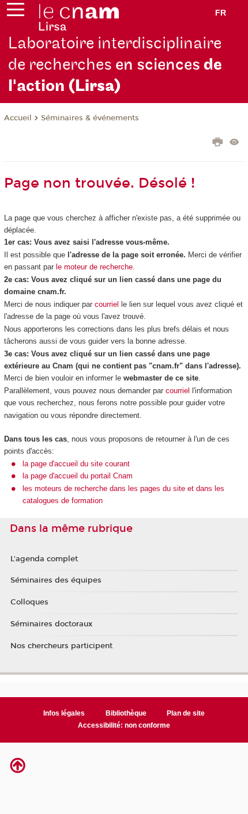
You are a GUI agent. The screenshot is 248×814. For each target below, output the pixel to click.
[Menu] (15, 12)
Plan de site (186, 713)
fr (220, 12)
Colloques (29, 602)
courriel (107, 304)
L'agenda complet (44, 559)
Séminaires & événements (90, 118)
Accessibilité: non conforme (124, 725)
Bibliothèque (126, 713)
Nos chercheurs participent (61, 646)
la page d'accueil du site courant (76, 463)
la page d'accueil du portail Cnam (77, 475)
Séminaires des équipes (56, 580)
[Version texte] (234, 143)
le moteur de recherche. (94, 267)
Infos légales (64, 713)
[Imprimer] (218, 143)
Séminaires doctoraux (51, 624)
